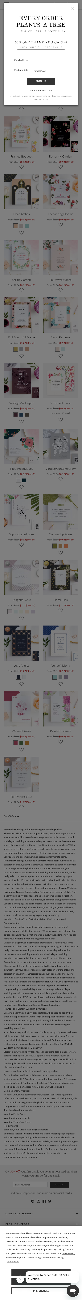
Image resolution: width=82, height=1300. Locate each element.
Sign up (41, 81)
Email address (21, 60)
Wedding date (21, 69)
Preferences (41, 1290)
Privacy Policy (41, 99)
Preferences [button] (13, 1261)
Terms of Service (60, 95)
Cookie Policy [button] (68, 1253)
